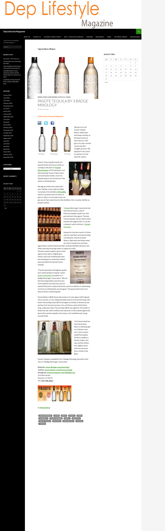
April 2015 (6, 149)
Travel (109, 37)
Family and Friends (50, 97)
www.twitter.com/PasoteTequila (58, 370)
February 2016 (7, 127)
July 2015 (6, 141)
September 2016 (8, 117)
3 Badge (67, 208)
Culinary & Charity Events (52, 37)
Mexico (67, 418)
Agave (57, 415)
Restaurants (100, 37)
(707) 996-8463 (47, 381)
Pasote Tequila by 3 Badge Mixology (63, 103)
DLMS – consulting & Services (73, 37)
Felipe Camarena (56, 418)
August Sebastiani (45, 275)
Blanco (72, 415)
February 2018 (7, 103)
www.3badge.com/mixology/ (58, 367)
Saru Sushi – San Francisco (11, 59)
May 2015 (6, 146)
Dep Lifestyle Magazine (14, 31)
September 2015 (8, 135)
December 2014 (8, 157)
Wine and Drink (135, 37)
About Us (27, 37)
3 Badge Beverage (46, 415)
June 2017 (6, 108)
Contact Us (37, 37)
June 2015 (6, 144)
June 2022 (6, 98)
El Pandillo (43, 418)
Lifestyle (61, 97)
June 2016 (6, 119)
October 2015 (7, 133)
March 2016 (7, 125)
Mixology (76, 418)
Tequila (42, 423)
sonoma (79, 421)
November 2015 (8, 130)
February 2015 (7, 154)
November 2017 (8, 106)
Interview (89, 37)
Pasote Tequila (45, 421)
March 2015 (7, 152)
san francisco (69, 421)
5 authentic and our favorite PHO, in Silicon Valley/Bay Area (11, 82)
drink (80, 415)
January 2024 (7, 95)
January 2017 (7, 114)
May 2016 (6, 122)
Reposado (56, 421)
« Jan (106, 82)
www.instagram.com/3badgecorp (61, 372)
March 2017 (7, 111)
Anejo (64, 415)
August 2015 (7, 138)
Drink (40, 97)
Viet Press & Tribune (120, 37)
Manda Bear (45, 407)
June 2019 (6, 100)
